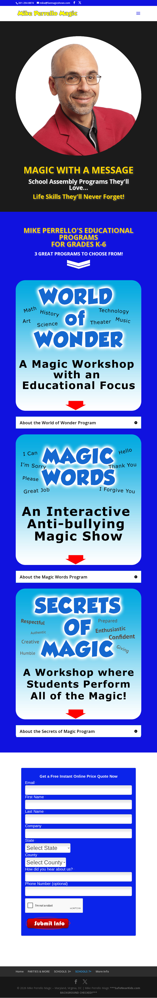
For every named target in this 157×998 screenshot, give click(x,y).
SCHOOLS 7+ (83, 971)
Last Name (34, 811)
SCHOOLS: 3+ (62, 971)
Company (33, 826)
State (29, 840)
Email (29, 783)
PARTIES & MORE (39, 971)
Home (20, 971)
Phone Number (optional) (46, 884)
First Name (34, 797)
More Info (102, 971)
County (31, 855)
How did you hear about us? (49, 869)
